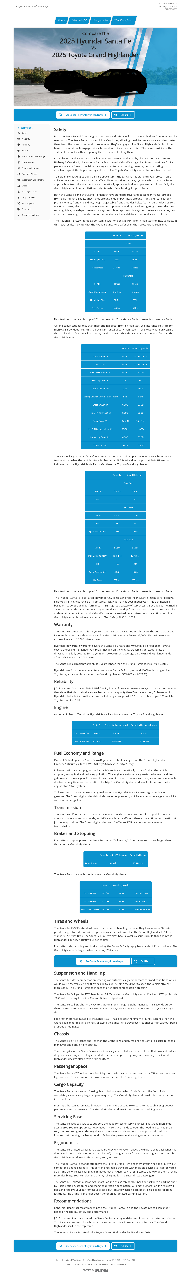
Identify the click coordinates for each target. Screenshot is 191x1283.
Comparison (27, 128)
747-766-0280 (171, 9)
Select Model (79, 20)
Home (61, 20)
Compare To (100, 20)
